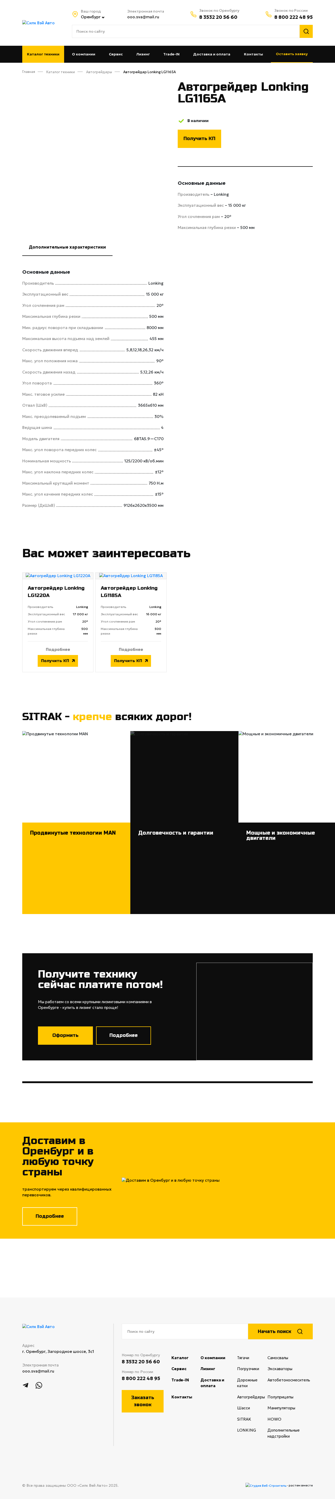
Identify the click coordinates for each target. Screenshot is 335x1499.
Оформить (65, 1035)
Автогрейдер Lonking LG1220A (56, 592)
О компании (83, 54)
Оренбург (90, 16)
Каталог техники (43, 54)
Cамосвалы (285, 1357)
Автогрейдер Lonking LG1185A (129, 592)
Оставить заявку (292, 53)
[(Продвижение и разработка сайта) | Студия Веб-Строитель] (266, 1486)
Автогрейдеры (252, 1396)
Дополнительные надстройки (286, 1433)
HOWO (282, 1419)
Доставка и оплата (211, 54)
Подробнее (58, 649)
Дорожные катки (250, 1382)
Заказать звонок (142, 1401)
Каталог (179, 1357)
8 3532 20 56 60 (218, 17)
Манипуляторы (289, 1407)
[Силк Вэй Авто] (38, 22)
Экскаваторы (288, 1368)
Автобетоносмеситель (290, 1379)
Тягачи (251, 1357)
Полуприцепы (288, 1396)
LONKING (252, 1430)
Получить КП (199, 138)
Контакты (253, 54)
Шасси (251, 1407)
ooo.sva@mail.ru (143, 16)
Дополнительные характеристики (67, 247)
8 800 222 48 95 (293, 17)
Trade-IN (171, 54)
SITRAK (252, 1419)
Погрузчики (252, 1368)
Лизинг (143, 54)
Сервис (116, 54)
